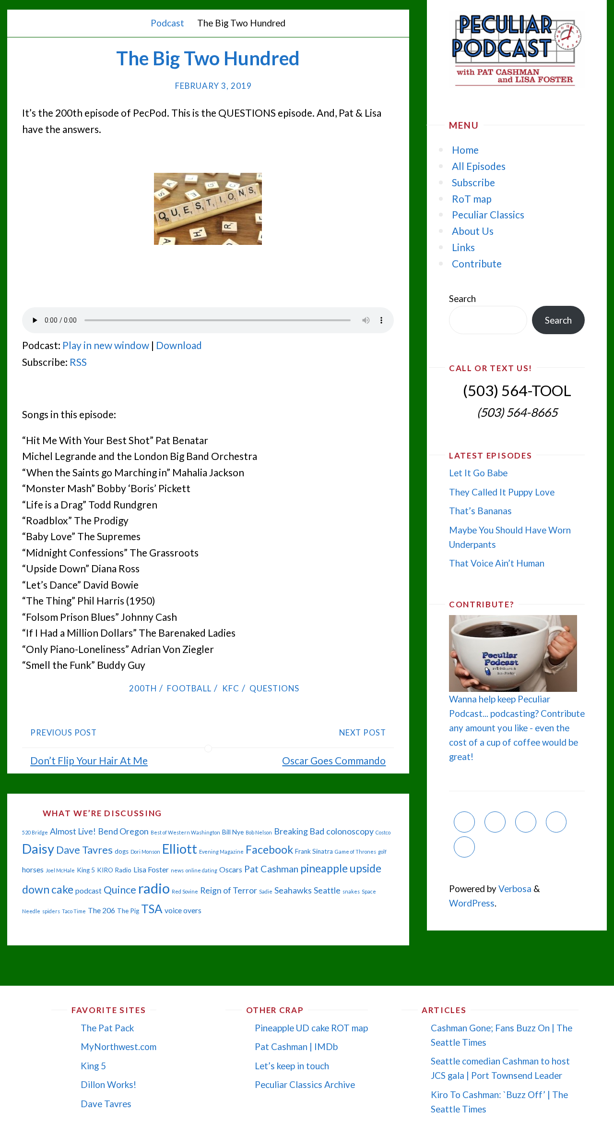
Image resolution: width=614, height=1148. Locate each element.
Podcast (167, 22)
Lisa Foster (151, 869)
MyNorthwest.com (118, 1046)
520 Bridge (35, 832)
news (177, 870)
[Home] (135, 22)
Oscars (230, 869)
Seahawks (293, 890)
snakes (351, 891)
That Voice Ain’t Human (496, 562)
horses (33, 869)
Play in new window (105, 345)
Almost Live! (73, 831)
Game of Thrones (355, 851)
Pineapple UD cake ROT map (311, 1027)
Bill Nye (233, 832)
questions (274, 688)
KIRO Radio (114, 870)
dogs (122, 851)
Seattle (327, 890)
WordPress (472, 902)
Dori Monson (145, 851)
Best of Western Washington (185, 832)
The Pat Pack (107, 1027)
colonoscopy (350, 831)
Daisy (38, 849)
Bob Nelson (259, 832)
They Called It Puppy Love (502, 491)
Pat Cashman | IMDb (296, 1046)
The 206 (101, 910)
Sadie (265, 891)
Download (179, 345)
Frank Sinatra (314, 851)
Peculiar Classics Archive (305, 1084)
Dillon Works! (108, 1084)
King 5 (86, 870)
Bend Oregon (123, 831)
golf (382, 851)
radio (154, 888)
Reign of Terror (228, 890)
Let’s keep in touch (292, 1065)
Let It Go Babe (478, 472)
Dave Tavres (84, 850)
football (189, 688)
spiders (51, 911)
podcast (88, 890)
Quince (120, 889)
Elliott (179, 849)
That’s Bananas (480, 510)
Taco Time (74, 911)
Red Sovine (185, 891)
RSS (78, 362)
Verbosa (513, 888)
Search (462, 298)
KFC (230, 688)
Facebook (269, 849)
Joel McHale (60, 870)
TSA (152, 909)
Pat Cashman (271, 868)
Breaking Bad (299, 831)
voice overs (183, 910)
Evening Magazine (221, 851)
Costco (383, 832)
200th (142, 688)
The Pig (128, 911)
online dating (201, 870)
